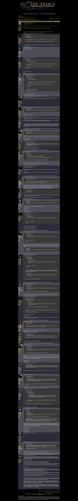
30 (27, 20)
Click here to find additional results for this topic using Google (27, 19)
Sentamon (20, 38)
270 (33, 455)
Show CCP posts (54, 21)
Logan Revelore (19, 51)
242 (33, 34)
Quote (35, 22)
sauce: (27, 39)
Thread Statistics (49, 21)
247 (33, 107)
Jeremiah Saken (19, 204)
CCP (43, 494)
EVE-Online (35, 494)
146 (35, 20)
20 (26, 20)
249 (33, 130)
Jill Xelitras (20, 26)
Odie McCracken (20, 367)
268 (33, 432)
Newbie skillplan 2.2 (31, 198)
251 (33, 151)
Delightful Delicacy (19, 287)
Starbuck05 (20, 169)
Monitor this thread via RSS (55, 18)
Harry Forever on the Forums (36, 164)
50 (29, 20)
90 (32, 20)
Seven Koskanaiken (20, 62)
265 (33, 374)
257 (33, 231)
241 (33, 22)
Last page (58, 492)
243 (33, 47)
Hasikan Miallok (19, 181)
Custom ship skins (26, 230)
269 (33, 442)
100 (33, 20)
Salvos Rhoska (20, 459)
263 (33, 344)
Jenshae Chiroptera (20, 145)
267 (33, 408)
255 (33, 199)
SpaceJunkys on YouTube (27, 164)
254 (33, 189)
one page (38, 20)
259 (33, 283)
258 (33, 255)
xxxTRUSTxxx (20, 325)
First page (47, 492)
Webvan (19, 348)
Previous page (51, 492)
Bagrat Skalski (20, 216)
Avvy (19, 77)
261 (33, 321)
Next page (54, 492)
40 (28, 20)
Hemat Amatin (20, 436)
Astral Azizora (20, 100)
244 (33, 57)
